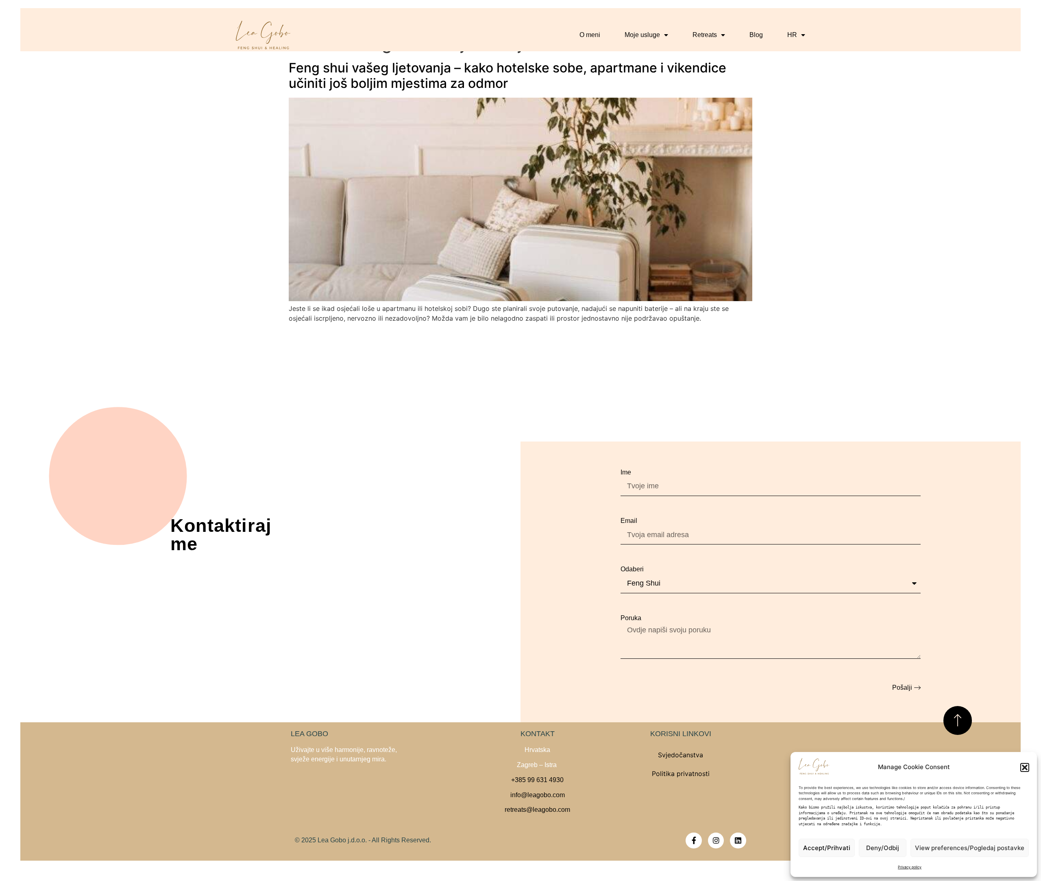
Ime (626, 472)
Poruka (631, 617)
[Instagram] (716, 841)
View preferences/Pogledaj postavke (969, 848)
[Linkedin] (738, 841)
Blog (756, 35)
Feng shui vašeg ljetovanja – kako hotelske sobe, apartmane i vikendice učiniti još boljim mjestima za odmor (507, 75)
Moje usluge (642, 35)
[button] (1025, 767)
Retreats (705, 35)
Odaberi (632, 569)
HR (792, 35)
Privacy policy (909, 867)
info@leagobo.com (537, 794)
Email (629, 520)
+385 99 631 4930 (537, 779)
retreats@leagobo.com (537, 809)
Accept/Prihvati (826, 848)
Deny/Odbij (882, 848)
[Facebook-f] (694, 841)
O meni (589, 35)
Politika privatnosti (681, 774)
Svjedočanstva (680, 755)
